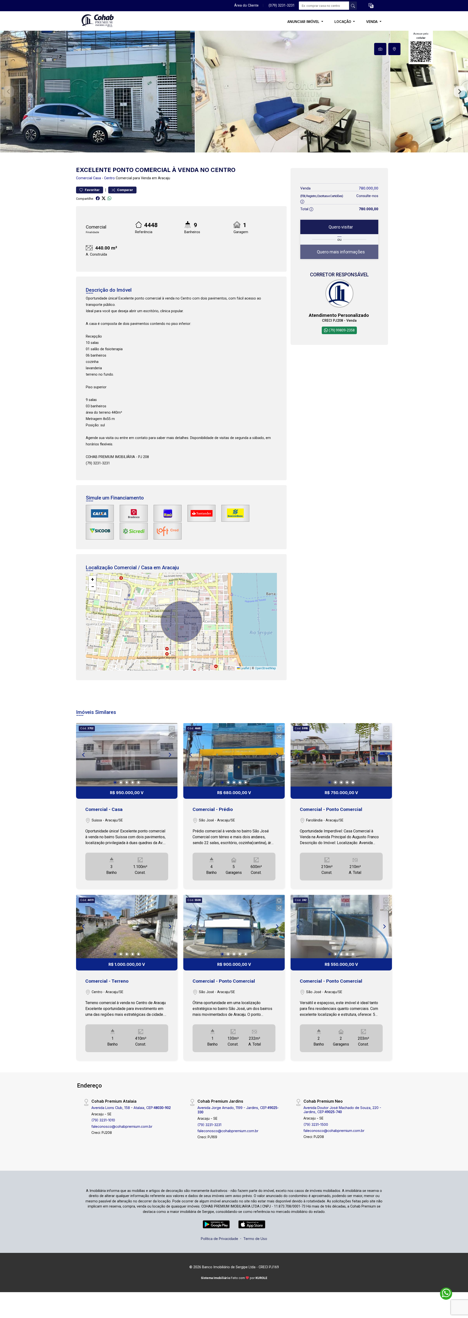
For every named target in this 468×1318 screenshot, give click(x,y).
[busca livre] (353, 5)
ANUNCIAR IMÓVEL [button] (303, 22)
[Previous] (83, 754)
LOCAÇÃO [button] (343, 22)
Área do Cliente (246, 5)
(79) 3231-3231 (209, 1125)
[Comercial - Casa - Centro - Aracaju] (100, 21)
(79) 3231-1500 (315, 1124)
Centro (109, 178)
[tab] (380, 49)
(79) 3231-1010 (103, 1120)
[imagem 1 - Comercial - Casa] (126, 755)
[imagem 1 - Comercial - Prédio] (234, 755)
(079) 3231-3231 (282, 5)
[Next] (169, 754)
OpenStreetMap (265, 668)
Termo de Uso (255, 1239)
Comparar (124, 190)
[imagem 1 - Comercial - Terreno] (126, 926)
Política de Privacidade (219, 1239)
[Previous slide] (8, 92)
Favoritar (92, 190)
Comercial (84, 178)
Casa (97, 178)
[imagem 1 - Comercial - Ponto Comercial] (341, 755)
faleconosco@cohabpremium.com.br (121, 1126)
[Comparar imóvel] (172, 736)
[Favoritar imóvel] (172, 729)
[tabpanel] (234, 91)
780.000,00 (368, 188)
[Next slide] (460, 92)
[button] (371, 6)
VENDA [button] (372, 22)
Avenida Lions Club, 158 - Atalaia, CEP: (131, 1108)
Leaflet (245, 668)
